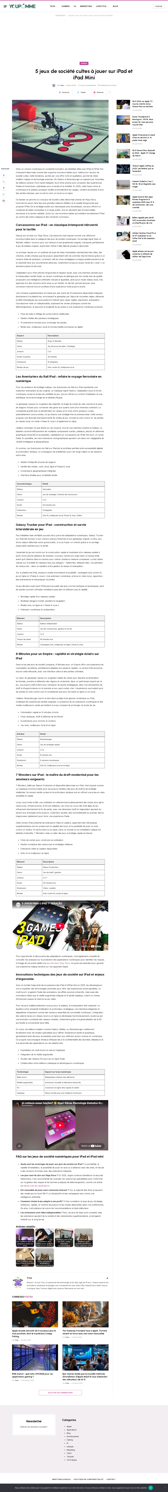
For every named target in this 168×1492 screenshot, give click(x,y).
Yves (62, 85)
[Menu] (5, 6)
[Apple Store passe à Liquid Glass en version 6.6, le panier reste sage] (123, 138)
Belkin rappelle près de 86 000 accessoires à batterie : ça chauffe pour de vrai (144, 220)
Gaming (66, 6)
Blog (115, 6)
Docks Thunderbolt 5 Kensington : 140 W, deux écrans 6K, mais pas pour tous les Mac (142, 121)
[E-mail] (3, 200)
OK (151, 1488)
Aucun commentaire (88, 85)
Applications (72, 1430)
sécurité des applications (37, 1186)
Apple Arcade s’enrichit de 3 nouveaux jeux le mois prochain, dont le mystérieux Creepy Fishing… (34, 1333)
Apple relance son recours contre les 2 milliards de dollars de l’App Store (143, 254)
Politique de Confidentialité (88, 1479)
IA (75, 6)
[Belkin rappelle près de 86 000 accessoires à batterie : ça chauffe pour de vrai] (123, 221)
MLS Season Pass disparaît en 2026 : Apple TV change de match (143, 153)
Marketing (86, 6)
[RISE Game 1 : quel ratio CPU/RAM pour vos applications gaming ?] (35, 1357)
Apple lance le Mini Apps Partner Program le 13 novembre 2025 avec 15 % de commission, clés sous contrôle (143, 202)
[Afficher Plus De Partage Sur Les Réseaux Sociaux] (109, 92)
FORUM (158, 6)
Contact (111, 1479)
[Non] (165, 1488)
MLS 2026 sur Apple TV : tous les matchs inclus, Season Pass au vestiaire (142, 104)
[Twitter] (3, 181)
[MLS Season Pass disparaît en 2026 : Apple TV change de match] (123, 153)
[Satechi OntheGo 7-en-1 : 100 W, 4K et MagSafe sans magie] (123, 184)
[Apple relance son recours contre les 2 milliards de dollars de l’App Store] (123, 254)
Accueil (71, 15)
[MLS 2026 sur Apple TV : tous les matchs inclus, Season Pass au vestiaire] (123, 104)
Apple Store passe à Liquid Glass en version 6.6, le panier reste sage (143, 137)
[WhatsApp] (3, 194)
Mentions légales (61, 1479)
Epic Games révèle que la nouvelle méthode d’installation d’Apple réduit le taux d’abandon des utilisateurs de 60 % (84, 1377)
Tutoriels (70, 1457)
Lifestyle (101, 6)
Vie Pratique (72, 1460)
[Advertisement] (84, 38)
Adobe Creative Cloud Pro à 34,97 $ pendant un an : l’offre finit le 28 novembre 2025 (144, 237)
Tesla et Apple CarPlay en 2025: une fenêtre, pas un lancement (143, 168)
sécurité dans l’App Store (58, 963)
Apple (69, 1426)
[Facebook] (3, 175)
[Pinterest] (3, 188)
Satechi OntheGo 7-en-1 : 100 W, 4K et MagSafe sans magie (143, 184)
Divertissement (73, 1436)
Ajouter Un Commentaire (60, 1393)
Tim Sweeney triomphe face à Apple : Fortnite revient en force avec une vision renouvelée (84, 1332)
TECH (52, 6)
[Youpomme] (22, 6)
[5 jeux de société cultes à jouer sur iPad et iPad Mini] (60, 131)
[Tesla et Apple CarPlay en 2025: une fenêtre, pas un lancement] (123, 169)
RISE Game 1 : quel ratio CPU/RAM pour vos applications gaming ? (32, 1375)
